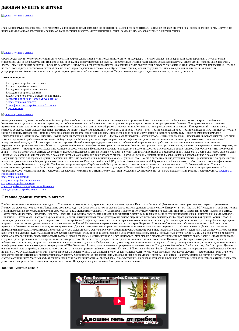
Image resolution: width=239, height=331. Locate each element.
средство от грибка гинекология (20, 180)
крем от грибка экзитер (22, 101)
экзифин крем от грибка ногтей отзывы (32, 105)
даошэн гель (15, 108)
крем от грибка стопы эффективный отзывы (27, 186)
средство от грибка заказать (17, 183)
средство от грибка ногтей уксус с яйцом (33, 98)
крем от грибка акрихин (15, 176)
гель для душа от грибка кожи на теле (23, 189)
